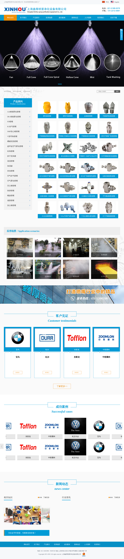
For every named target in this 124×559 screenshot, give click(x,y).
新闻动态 (75, 18)
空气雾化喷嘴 (12, 181)
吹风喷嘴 (10, 151)
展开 (121, 34)
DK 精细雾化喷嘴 (14, 117)
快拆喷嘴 (10, 191)
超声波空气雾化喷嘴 (15, 146)
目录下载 (113, 18)
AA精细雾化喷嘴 (13, 112)
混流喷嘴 (10, 161)
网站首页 (10, 18)
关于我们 (23, 18)
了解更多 (46, 497)
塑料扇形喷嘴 (7, 91)
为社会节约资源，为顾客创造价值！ (22, 533)
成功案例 (62, 18)
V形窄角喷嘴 (12, 136)
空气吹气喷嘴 (12, 176)
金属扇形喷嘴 (26, 91)
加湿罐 (9, 166)
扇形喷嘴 (10, 200)
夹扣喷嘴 (10, 171)
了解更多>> (62, 386)
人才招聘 (88, 18)
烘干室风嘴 (11, 156)
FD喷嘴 (10, 122)
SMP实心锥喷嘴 (13, 131)
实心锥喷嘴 (11, 205)
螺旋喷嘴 (10, 196)
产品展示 (36, 18)
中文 (107, 2)
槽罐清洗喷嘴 (12, 141)
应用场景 (49, 18)
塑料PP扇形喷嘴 (17, 91)
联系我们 (100, 18)
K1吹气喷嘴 (11, 126)
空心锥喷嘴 (11, 186)
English (117, 2)
